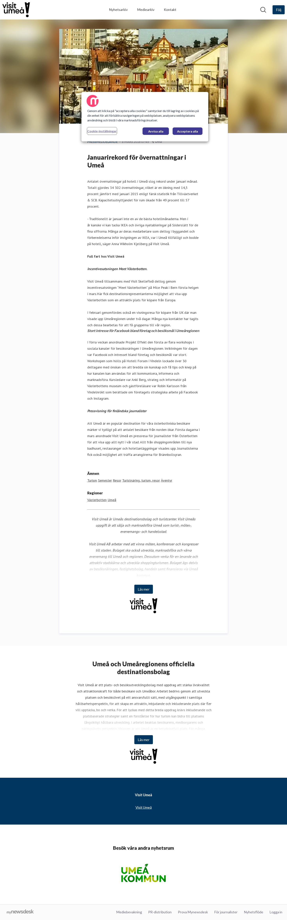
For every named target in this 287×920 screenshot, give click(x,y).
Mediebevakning (129, 912)
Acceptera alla (187, 131)
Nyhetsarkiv (118, 9)
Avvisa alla (155, 131)
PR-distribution (160, 912)
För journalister (226, 912)
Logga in (275, 912)
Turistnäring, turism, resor (141, 480)
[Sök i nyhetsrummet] (263, 10)
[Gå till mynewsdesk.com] (20, 912)
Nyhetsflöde (253, 912)
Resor (117, 480)
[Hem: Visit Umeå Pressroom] (16, 9)
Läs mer (144, 589)
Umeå (112, 500)
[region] (144, 116)
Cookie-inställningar (102, 131)
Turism (92, 480)
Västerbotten (97, 500)
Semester (105, 480)
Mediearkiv (145, 9)
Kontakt (170, 9)
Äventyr (166, 480)
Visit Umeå (143, 807)
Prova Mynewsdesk (193, 912)
